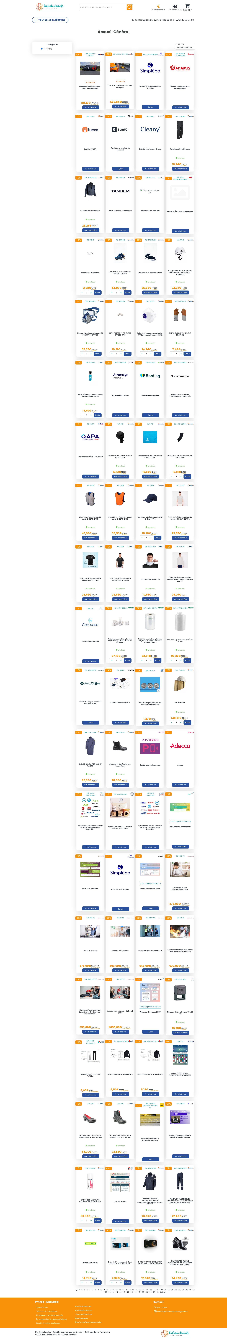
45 (132, 1292)
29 (165, 1290)
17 (123, 1290)
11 (104, 1290)
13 (110, 1290)
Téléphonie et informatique (46, 1311)
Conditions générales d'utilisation (68, 1332)
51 (154, 1292)
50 (150, 1292)
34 (183, 1290)
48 (143, 1292)
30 (169, 1290)
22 (140, 1290)
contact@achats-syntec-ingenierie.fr (154, 19)
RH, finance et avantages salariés (49, 1315)
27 (158, 1290)
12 (107, 1290)
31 (172, 1290)
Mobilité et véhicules (83, 1306)
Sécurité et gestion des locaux (48, 1323)
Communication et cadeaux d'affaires (51, 1319)
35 (187, 1290)
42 (120, 1292)
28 (162, 1290)
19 (130, 1290)
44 (128, 1292)
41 (117, 1292)
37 (194, 1290)
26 (155, 1290)
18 (126, 1290)
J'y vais (150, 107)
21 (136, 1290)
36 (190, 1290)
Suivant (163, 1292)
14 (113, 1290)
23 (144, 1290)
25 (151, 1290)
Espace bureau (42, 1307)
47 (139, 1292)
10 (101, 1290)
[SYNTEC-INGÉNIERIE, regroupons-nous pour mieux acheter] (50, 11)
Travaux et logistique (83, 1314)
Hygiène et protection (83, 1310)
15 (117, 1290)
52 (158, 1292)
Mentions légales (43, 1332)
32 (176, 1290)
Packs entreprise (81, 1318)
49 (147, 1292)
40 (113, 1292)
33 (179, 1290)
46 (135, 1292)
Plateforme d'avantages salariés (88, 1322)
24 (147, 1290)
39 (110, 1292)
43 (124, 1292)
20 (133, 1290)
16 (120, 1290)
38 (106, 1292)
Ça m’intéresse (90, 107)
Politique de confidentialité (97, 1332)
